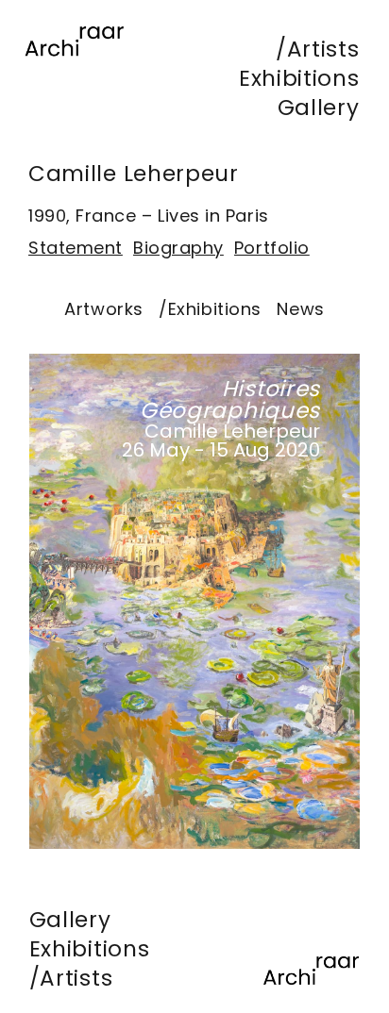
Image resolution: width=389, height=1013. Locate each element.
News (300, 309)
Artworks (103, 309)
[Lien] (74, 66)
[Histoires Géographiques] (194, 601)
